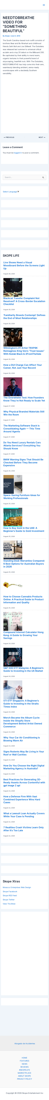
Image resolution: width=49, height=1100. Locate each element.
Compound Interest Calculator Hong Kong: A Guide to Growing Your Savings (23, 635)
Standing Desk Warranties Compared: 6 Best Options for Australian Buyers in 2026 (24, 563)
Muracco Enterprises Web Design (17, 887)
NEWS (24, 1064)
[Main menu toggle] (43, 5)
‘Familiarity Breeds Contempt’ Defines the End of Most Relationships (24, 316)
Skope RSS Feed (10, 895)
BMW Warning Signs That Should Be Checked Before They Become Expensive (23, 462)
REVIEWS (24, 1067)
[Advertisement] (24, 952)
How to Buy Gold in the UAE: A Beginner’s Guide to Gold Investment (23, 529)
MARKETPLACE (24, 1073)
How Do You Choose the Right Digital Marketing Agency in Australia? (23, 767)
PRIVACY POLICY (24, 1079)
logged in (18, 153)
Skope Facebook (10, 891)
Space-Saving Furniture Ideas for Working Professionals (21, 497)
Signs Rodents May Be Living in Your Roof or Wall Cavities (23, 753)
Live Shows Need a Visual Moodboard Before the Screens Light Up (24, 265)
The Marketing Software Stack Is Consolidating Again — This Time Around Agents (21, 428)
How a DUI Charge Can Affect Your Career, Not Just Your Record (22, 366)
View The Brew (9, 904)
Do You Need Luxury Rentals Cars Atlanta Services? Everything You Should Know (22, 445)
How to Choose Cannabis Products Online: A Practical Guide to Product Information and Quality (23, 599)
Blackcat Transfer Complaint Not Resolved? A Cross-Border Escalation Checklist (24, 301)
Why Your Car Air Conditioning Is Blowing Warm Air (21, 739)
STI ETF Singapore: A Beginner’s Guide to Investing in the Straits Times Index (21, 703)
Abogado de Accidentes (24, 1043)
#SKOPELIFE (24, 1070)
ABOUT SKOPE (24, 1076)
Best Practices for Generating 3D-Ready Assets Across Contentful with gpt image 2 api (24, 782)
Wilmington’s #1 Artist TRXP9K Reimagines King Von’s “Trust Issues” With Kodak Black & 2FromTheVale (23, 350)
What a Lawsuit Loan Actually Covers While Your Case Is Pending (24, 815)
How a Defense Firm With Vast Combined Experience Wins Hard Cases (21, 799)
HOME (24, 1058)
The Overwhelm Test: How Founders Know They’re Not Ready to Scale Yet (24, 399)
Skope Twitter (8, 900)
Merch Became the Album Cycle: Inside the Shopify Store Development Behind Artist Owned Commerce (22, 722)
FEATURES (24, 1061)
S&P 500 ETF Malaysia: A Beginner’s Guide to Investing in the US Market (23, 669)
